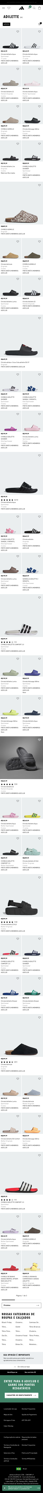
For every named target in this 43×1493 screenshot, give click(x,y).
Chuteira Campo (32, 1331)
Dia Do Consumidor (6, 1336)
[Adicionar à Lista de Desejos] (18, 32)
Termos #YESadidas (28, 1459)
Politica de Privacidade (29, 1453)
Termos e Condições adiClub (10, 1460)
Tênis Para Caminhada (6, 1331)
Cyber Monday (8, 1426)
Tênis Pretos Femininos (34, 1336)
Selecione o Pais (9, 1453)
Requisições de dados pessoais (29, 1438)
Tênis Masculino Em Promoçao (34, 1340)
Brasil (25, 1469)
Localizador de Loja (10, 1409)
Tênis (4, 1344)
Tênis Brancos (34, 1327)
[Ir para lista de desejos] (8, 8)
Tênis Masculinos (6, 1340)
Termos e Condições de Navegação (11, 1446)
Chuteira (19, 1340)
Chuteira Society (19, 1323)
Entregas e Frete (9, 1420)
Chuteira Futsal (21, 1336)
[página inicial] (21, 9)
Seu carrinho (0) (30, 1372)
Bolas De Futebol (19, 1345)
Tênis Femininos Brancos (20, 1331)
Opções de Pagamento (29, 1414)
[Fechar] (4, 1488)
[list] (18, 24)
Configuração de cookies (12, 1437)
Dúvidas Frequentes (28, 1409)
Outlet (18, 1327)
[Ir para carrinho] (39, 8)
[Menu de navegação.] (3, 8)
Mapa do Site (8, 1414)
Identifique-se (12, 1372)
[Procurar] (34, 8)
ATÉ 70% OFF (26, 1420)
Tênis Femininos (6, 1327)
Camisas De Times (33, 1323)
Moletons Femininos (33, 1345)
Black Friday (7, 1322)
